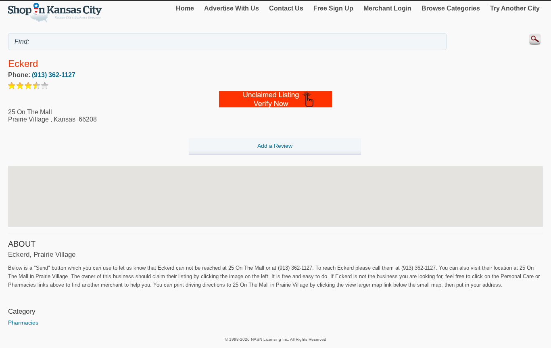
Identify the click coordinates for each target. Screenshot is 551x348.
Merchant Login (387, 8)
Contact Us (286, 8)
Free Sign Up (333, 8)
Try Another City (515, 8)
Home (185, 8)
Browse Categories (451, 8)
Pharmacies (23, 322)
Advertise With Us (231, 8)
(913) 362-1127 (53, 74)
